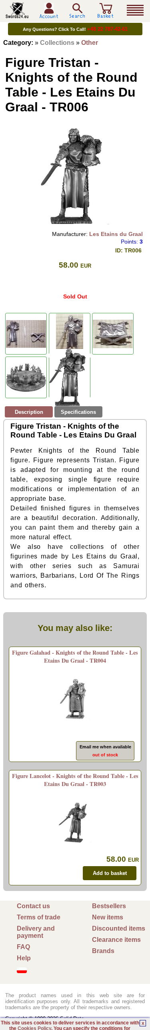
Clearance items (116, 939)
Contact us (33, 906)
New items (107, 917)
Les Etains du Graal (116, 234)
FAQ (23, 946)
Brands (103, 950)
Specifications (78, 412)
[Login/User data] (49, 15)
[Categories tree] (135, 10)
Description (29, 412)
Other (89, 42)
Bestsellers (109, 906)
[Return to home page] (17, 15)
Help (24, 958)
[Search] (77, 10)
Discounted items (118, 928)
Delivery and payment (36, 932)
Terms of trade (38, 917)
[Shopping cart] (106, 15)
